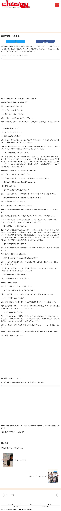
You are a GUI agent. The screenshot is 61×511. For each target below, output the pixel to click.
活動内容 (51, 504)
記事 (31, 504)
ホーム (11, 504)
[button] (56, 495)
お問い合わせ (46, 506)
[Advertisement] (30, 21)
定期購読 (16, 506)
